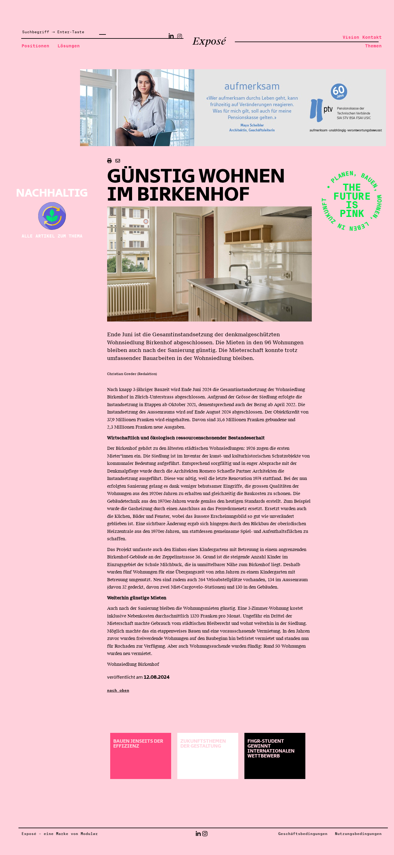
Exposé (209, 41)
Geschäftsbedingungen (303, 833)
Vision (351, 37)
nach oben (118, 690)
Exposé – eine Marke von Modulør (60, 833)
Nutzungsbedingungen (358, 833)
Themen (373, 46)
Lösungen (69, 46)
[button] (198, 833)
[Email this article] (117, 161)
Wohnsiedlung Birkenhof (133, 664)
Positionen (35, 46)
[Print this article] (109, 161)
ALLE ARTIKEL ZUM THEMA (52, 236)
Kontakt (372, 37)
